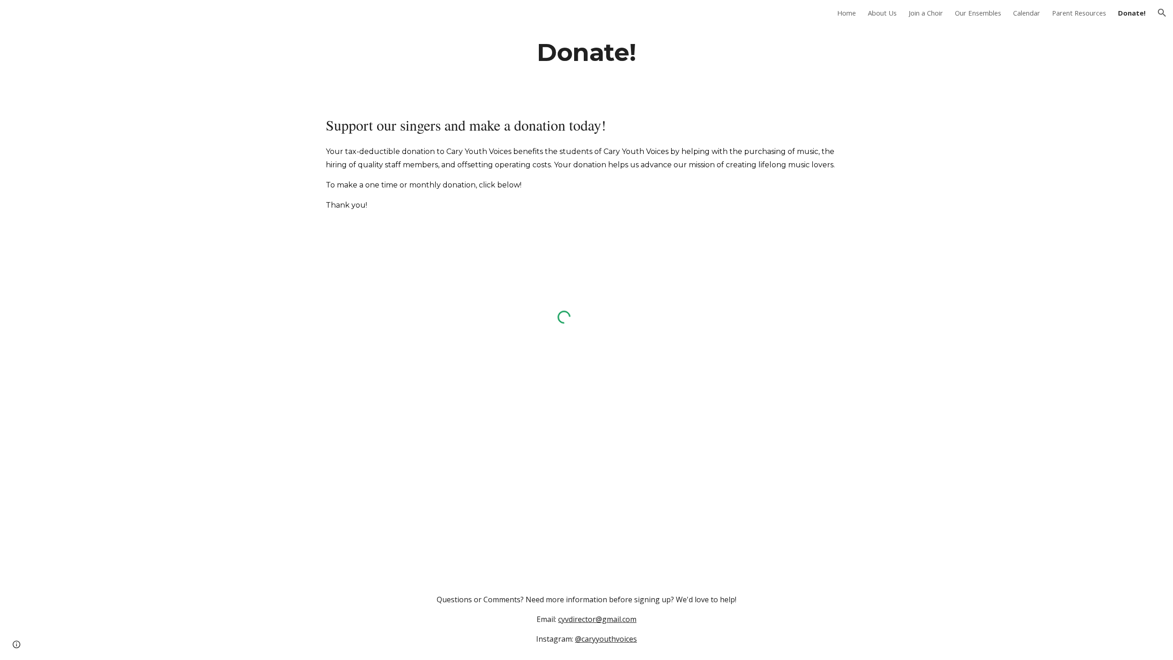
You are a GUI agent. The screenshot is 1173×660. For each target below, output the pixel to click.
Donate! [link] (1132, 12)
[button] (1162, 13)
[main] (586, 52)
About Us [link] (882, 12)
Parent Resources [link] (1079, 12)
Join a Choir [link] (926, 12)
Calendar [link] (1026, 12)
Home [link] (846, 12)
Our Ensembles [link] (978, 12)
